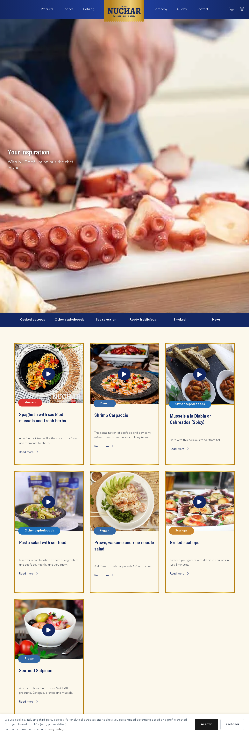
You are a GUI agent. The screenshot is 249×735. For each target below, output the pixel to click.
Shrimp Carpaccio (111, 415)
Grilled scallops (184, 542)
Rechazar (232, 724)
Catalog (88, 9)
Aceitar (206, 724)
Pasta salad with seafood (43, 542)
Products (47, 9)
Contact (202, 9)
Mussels (30, 402)
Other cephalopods (190, 404)
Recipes (68, 9)
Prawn (105, 403)
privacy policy (54, 729)
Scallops (181, 530)
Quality (182, 9)
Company (160, 9)
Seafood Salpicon (35, 670)
